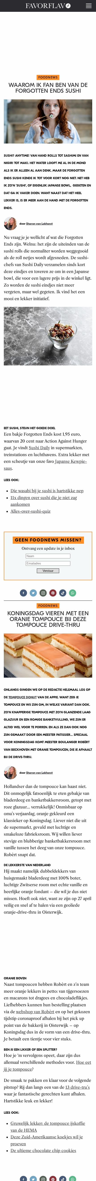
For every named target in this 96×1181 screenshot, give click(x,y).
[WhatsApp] (73, 595)
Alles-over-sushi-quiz (30, 511)
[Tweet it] (33, 595)
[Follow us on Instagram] (43, 595)
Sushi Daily (39, 447)
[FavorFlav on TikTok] (63, 595)
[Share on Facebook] (23, 595)
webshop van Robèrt (35, 1011)
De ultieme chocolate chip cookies (43, 1150)
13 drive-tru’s (77, 1087)
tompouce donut (22, 697)
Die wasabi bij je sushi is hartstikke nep (46, 490)
